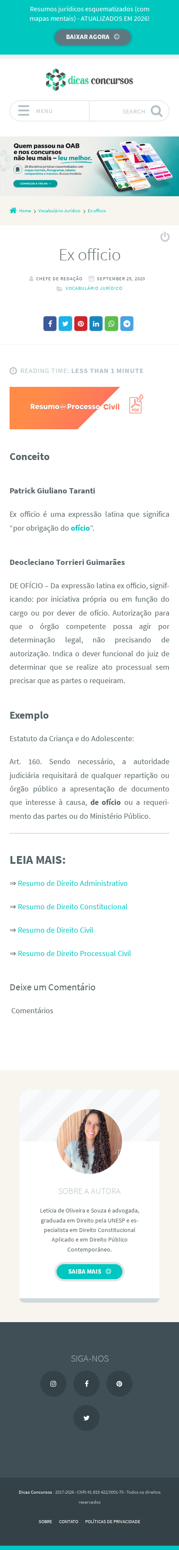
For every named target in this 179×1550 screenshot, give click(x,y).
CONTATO (68, 1521)
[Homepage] (89, 79)
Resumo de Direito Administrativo (73, 883)
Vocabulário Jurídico (94, 288)
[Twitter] (86, 1418)
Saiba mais (84, 1271)
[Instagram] (53, 1384)
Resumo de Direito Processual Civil (74, 953)
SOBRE (45, 1521)
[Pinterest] (119, 1384)
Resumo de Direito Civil (55, 930)
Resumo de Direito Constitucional (73, 906)
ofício (80, 528)
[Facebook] (86, 1384)
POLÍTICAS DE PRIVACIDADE (112, 1521)
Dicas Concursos (35, 1492)
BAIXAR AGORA (87, 36)
